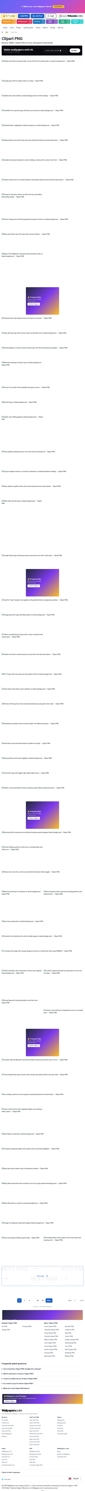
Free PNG (62, 21)
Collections (5, 1423)
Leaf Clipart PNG (50, 1343)
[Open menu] (81, 16)
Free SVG (50, 21)
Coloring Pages (75, 21)
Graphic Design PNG (72, 1339)
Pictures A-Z (6, 1457)
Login (52, 16)
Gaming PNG (48, 1353)
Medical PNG (69, 1356)
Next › (49, 1300)
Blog (58, 1451)
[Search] (75, 16)
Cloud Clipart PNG (50, 1346)
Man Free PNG (34, 1431)
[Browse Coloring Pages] (81, 21)
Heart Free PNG (34, 1423)
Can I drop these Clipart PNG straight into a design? (22, 1369)
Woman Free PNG (35, 1425)
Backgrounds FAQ (35, 1454)
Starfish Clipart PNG (51, 1336)
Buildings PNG (70, 1353)
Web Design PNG (70, 1349)
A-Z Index (5, 1420)
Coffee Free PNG (34, 1428)
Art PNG (4, 1326)
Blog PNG (68, 1333)
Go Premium (10, 16)
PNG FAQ (32, 1462)
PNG (7, 32)
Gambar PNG (69, 1326)
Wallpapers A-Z (7, 1451)
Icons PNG (68, 1346)
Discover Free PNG (8, 1425)
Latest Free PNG (7, 1428)
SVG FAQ (32, 1459)
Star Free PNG (34, 1420)
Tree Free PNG (34, 1436)
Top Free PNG (6, 1431)
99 (43, 1300)
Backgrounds (22, 21)
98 (38, 1300)
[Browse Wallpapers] (14, 21)
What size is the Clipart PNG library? (16, 1388)
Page (69, 1300)
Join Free (38, 16)
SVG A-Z (4, 1459)
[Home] (2, 32)
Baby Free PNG (34, 1439)
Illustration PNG (49, 1356)
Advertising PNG (70, 1343)
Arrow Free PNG (34, 1442)
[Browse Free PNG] (68, 21)
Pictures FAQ (33, 1457)
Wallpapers (7, 21)
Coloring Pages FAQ (35, 1465)
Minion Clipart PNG (50, 1339)
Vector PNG (69, 1336)
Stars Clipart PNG (50, 1326)
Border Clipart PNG (50, 1349)
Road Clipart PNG (50, 1333)
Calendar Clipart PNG (51, 1330)
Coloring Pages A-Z (8, 1465)
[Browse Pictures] (43, 21)
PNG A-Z (4, 1462)
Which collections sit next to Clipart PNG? (18, 1374)
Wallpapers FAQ (34, 1451)
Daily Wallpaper (7, 1434)
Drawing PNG (27, 1326)
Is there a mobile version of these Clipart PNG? (20, 1379)
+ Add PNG (24, 16)
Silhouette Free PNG (35, 1434)
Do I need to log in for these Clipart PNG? (18, 1383)
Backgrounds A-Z (7, 1454)
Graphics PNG (69, 1330)
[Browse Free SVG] (56, 21)
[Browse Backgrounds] (30, 21)
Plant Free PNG (34, 1444)
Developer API (61, 1457)
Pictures (37, 21)
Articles (4, 1436)
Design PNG (6, 1330)
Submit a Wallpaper (63, 1454)
